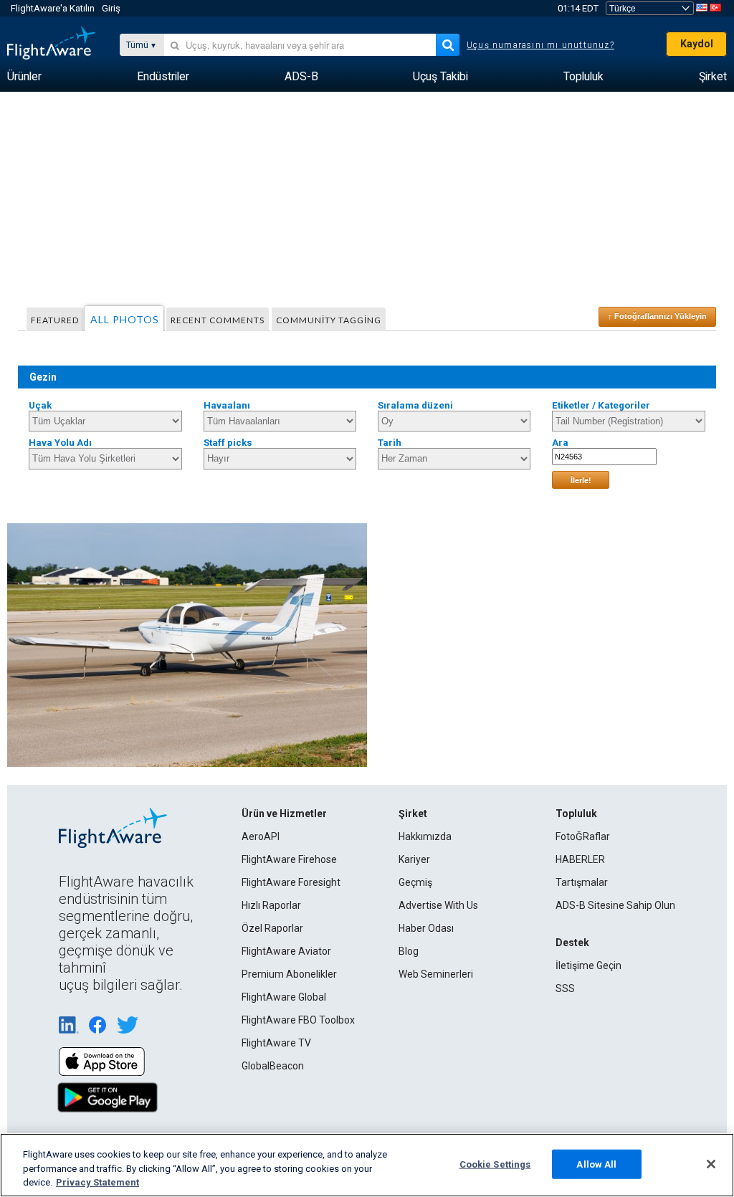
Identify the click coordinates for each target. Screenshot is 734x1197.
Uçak (40, 405)
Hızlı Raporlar (271, 905)
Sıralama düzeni (415, 405)
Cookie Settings (495, 1163)
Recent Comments (217, 320)
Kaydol (696, 43)
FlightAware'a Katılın (53, 8)
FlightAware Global (284, 997)
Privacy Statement (97, 1182)
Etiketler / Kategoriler (601, 405)
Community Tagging (328, 320)
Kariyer (414, 859)
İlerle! (581, 480)
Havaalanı (227, 405)
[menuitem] (24, 77)
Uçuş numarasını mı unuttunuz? (540, 45)
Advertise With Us (438, 905)
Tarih (389, 442)
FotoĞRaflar (583, 836)
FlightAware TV (276, 1043)
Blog (409, 951)
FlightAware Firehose (289, 859)
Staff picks (228, 442)
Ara (560, 442)
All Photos (124, 319)
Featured (55, 320)
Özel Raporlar (272, 928)
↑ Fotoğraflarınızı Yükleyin (657, 316)
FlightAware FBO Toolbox (298, 1020)
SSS (565, 988)
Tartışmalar (582, 882)
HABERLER (580, 859)
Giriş (111, 8)
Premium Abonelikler (289, 974)
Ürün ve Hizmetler (284, 813)
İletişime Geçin (588, 965)
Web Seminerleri (436, 974)
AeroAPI (261, 836)
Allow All (596, 1163)
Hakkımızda (425, 836)
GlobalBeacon (273, 1066)
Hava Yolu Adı (60, 442)
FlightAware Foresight (291, 882)
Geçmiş (415, 882)
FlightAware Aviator (286, 951)
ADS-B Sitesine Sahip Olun (615, 905)
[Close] (711, 1164)
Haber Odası (426, 928)
